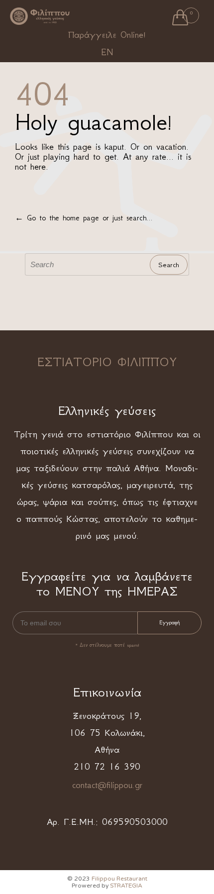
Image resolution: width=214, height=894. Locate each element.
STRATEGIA (126, 885)
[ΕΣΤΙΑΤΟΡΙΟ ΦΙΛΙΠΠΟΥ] (40, 16)
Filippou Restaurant (119, 878)
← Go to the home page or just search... (83, 217)
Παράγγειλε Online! (107, 34)
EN (107, 52)
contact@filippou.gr (107, 785)
